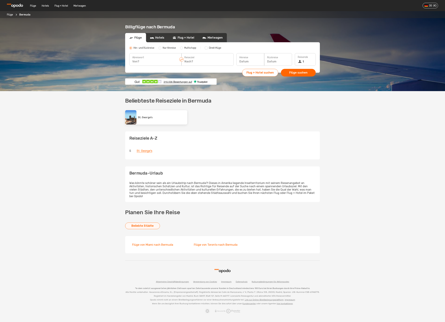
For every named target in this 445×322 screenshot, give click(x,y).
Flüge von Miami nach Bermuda (152, 244)
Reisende (303, 57)
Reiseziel (189, 57)
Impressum (226, 282)
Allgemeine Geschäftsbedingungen (172, 282)
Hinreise (243, 57)
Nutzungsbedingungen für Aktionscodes (270, 282)
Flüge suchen (298, 72)
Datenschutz (242, 282)
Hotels (45, 5)
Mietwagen (80, 5)
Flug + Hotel (61, 5)
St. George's (144, 150)
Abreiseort (138, 57)
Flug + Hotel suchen (260, 72)
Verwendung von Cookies (205, 282)
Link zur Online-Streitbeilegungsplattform (264, 300)
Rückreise (272, 57)
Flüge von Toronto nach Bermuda (215, 244)
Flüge (33, 5)
